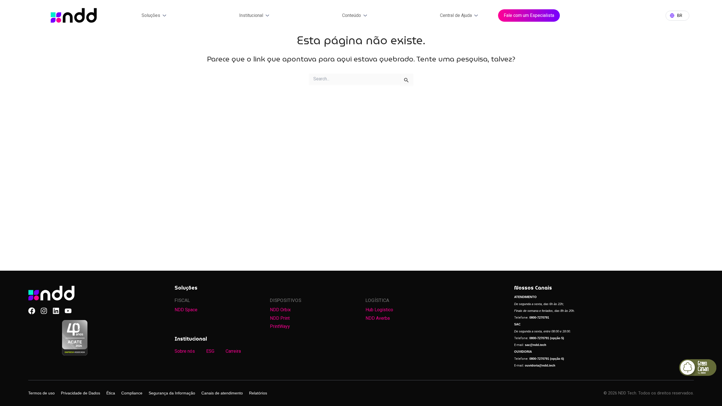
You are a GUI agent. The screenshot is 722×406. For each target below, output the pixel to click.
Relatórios (258, 393)
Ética (110, 393)
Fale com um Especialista (529, 15)
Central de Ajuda (456, 15)
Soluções (151, 15)
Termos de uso (41, 393)
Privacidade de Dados (80, 393)
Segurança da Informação (172, 393)
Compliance (131, 393)
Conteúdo (351, 15)
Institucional (251, 15)
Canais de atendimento (222, 393)
